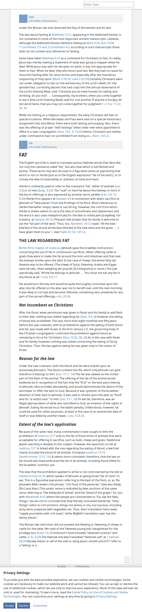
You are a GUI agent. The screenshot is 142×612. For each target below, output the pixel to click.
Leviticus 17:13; (95, 452)
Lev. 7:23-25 (76, 416)
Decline (23, 605)
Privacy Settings (106, 596)
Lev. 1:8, (107, 194)
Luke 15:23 (45, 533)
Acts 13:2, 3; (66, 132)
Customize (40, 605)
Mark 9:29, (93, 43)
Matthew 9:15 (51, 58)
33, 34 (23, 108)
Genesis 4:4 (63, 199)
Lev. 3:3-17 (50, 277)
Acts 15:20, (71, 337)
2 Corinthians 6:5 (58, 47)
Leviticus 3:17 (46, 436)
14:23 (78, 132)
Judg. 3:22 (45, 190)
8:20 (21, 199)
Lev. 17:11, (63, 374)
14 (72, 374)
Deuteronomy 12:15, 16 (34, 457)
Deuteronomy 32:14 (32, 476)
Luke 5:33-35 (79, 79)
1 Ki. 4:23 (34, 537)
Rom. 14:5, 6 (101, 136)
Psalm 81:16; (68, 232)
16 (74, 399)
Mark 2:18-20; (62, 79)
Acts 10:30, (107, 43)
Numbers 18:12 (81, 224)
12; (114, 194)
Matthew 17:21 (61, 35)
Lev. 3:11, (67, 399)
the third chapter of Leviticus (41, 248)
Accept (9, 605)
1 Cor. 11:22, (113, 104)
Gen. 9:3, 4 (88, 317)
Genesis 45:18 (44, 219)
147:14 (80, 232)
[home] (5, 4)
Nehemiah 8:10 (35, 497)
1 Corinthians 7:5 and (33, 47)
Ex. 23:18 (64, 296)
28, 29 (82, 337)
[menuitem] (5, 4)
